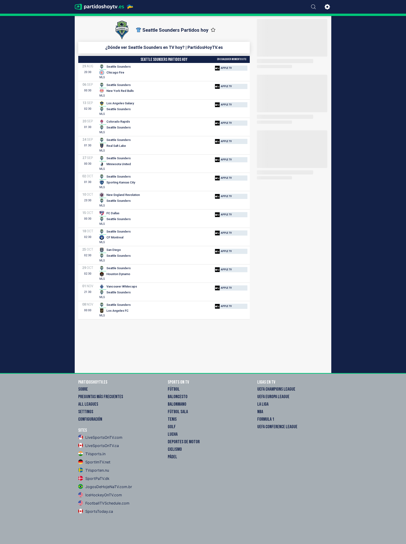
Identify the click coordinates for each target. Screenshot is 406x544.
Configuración (90, 419)
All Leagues (88, 404)
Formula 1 (265, 419)
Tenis (172, 419)
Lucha (173, 434)
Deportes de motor (184, 442)
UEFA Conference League (277, 427)
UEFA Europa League (273, 397)
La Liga (263, 404)
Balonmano (177, 404)
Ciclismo (175, 449)
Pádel (172, 457)
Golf (172, 427)
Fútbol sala (178, 412)
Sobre (83, 389)
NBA (260, 412)
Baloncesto (177, 397)
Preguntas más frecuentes (100, 397)
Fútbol (174, 389)
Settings (85, 412)
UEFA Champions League (276, 389)
